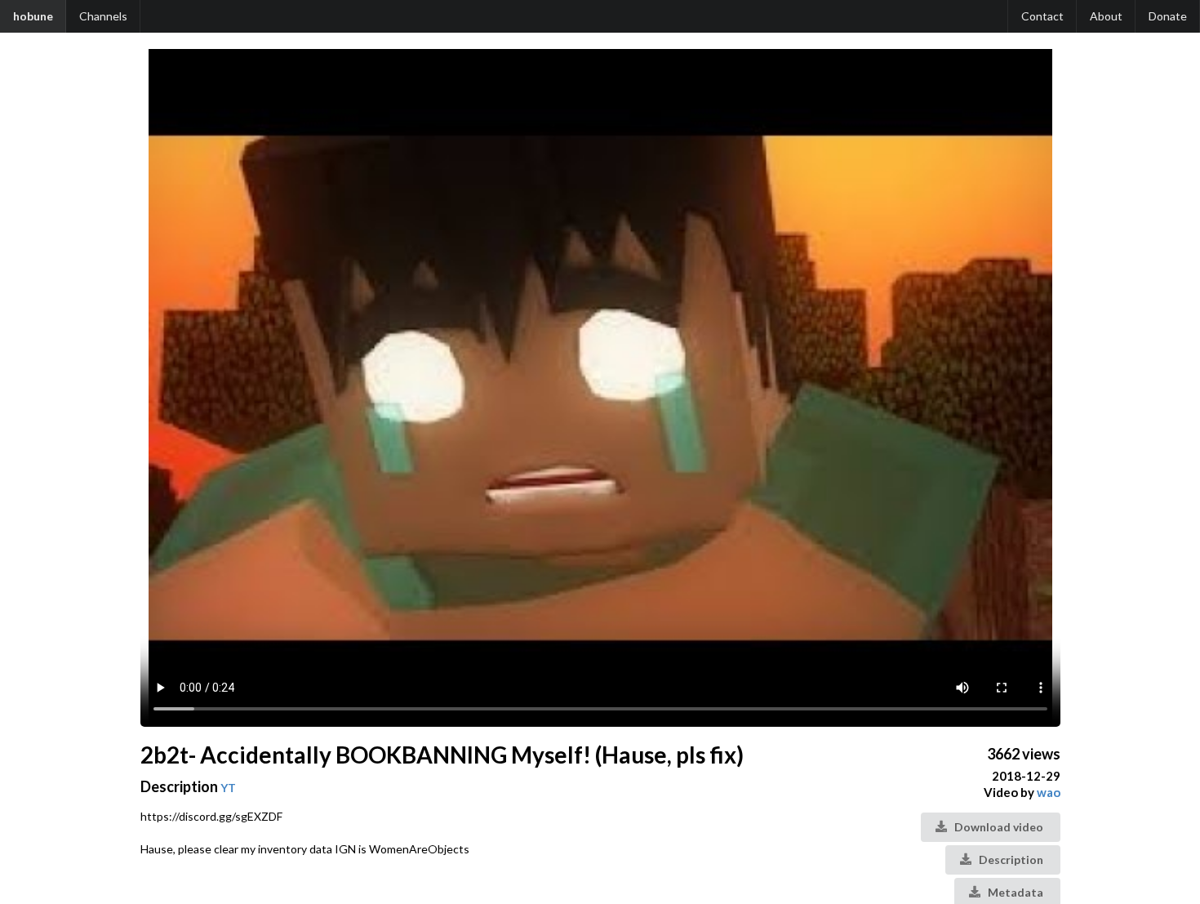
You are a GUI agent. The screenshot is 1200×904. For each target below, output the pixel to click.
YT (228, 788)
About (1106, 16)
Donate (1168, 16)
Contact (1042, 16)
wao (1048, 792)
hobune (33, 16)
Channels (103, 16)
